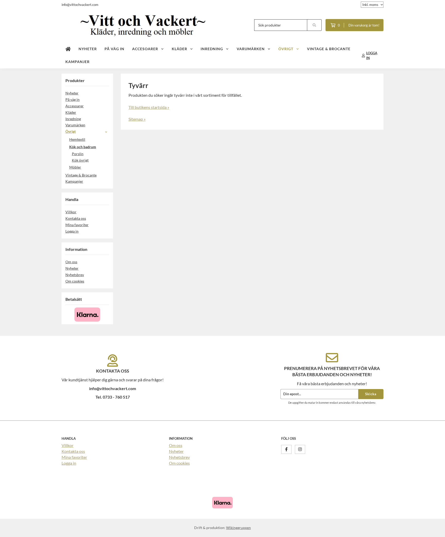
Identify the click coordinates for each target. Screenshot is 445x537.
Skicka (370, 394)
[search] (314, 25)
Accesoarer (145, 49)
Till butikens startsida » (149, 107)
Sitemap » (137, 119)
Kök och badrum (82, 147)
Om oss (71, 262)
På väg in (114, 49)
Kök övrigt (80, 160)
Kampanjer (77, 61)
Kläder (179, 49)
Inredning (212, 49)
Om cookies (74, 281)
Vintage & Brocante (328, 49)
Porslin (77, 154)
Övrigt (285, 49)
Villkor (70, 212)
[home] (68, 49)
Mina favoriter (77, 225)
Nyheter (88, 49)
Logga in (72, 231)
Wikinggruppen (238, 527)
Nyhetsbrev (74, 274)
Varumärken (251, 49)
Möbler (75, 167)
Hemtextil (77, 139)
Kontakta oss (75, 218)
